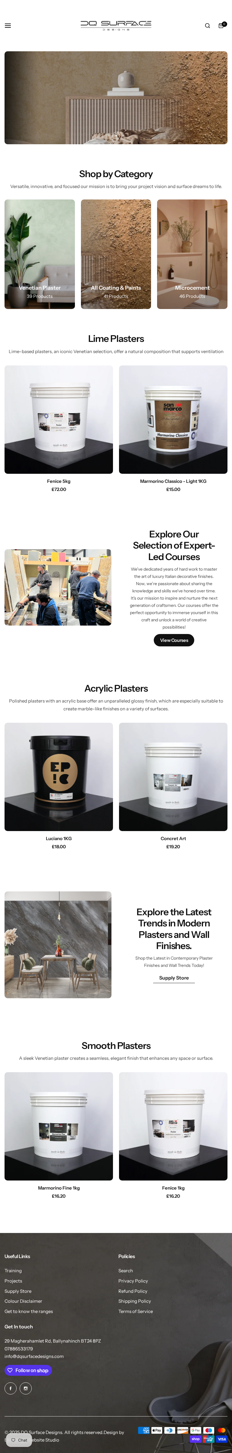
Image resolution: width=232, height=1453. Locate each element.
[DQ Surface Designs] (116, 25)
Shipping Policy (134, 1301)
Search (125, 1270)
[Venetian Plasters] (40, 254)
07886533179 (19, 1349)
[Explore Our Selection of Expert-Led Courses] (174, 587)
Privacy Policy (133, 1281)
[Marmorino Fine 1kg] (59, 1126)
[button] (108, 135)
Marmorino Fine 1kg (59, 1188)
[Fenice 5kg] (59, 419)
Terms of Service (135, 1311)
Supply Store (174, 978)
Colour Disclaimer (23, 1301)
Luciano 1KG (59, 838)
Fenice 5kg (58, 481)
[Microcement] (192, 254)
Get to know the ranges (29, 1311)
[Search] (207, 25)
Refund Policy (132, 1291)
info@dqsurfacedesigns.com (34, 1356)
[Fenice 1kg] (173, 1126)
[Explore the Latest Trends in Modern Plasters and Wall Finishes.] (174, 945)
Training (13, 1270)
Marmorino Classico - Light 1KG (173, 481)
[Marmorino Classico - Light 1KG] (173, 419)
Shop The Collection (48, 126)
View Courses (174, 640)
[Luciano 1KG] (59, 777)
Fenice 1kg (173, 1188)
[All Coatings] (116, 254)
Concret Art (173, 838)
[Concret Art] (173, 777)
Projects (13, 1281)
